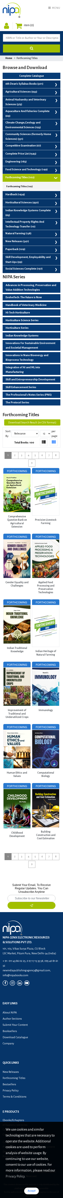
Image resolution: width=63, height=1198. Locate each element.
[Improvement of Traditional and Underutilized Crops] (17, 664)
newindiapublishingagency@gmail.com (26, 970)
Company (8, 1043)
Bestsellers (9, 1084)
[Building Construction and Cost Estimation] (45, 785)
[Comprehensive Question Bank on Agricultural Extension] (17, 470)
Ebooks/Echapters (13, 1120)
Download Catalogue (15, 1037)
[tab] (44, 442)
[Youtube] (26, 983)
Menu (55, 7)
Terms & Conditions (14, 1096)
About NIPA (10, 1012)
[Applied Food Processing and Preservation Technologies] (45, 536)
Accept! (32, 1190)
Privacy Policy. (15, 1176)
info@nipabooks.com (15, 975)
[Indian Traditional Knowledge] (17, 602)
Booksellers (10, 1031)
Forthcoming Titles (14, 1077)
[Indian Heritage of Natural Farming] (45, 602)
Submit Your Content (15, 1024)
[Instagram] (12, 983)
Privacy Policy (11, 1090)
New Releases (11, 1071)
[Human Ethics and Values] (17, 726)
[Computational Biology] (45, 726)
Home (8, 58)
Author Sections (12, 1018)
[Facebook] (5, 983)
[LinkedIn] (19, 983)
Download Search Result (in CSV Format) (32, 422)
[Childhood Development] (17, 785)
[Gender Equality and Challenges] (17, 536)
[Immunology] (45, 664)
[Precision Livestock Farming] (45, 470)
